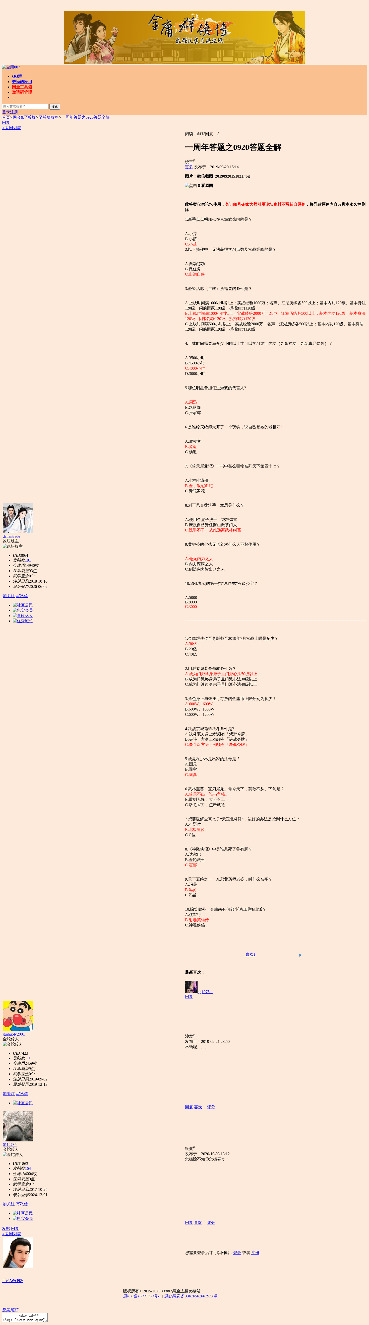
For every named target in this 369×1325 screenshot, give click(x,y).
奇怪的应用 (22, 82)
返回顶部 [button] (10, 1310)
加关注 (9, 596)
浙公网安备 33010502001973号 (190, 1296)
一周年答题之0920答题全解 (86, 117)
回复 (6, 122)
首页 (6, 117)
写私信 (22, 596)
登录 (6, 112)
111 (28, 1058)
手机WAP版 (12, 1281)
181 (28, 560)
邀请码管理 (22, 92)
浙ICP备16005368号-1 (142, 1296)
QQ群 (17, 76)
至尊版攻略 (49, 117)
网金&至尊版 (24, 117)
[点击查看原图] (199, 185)
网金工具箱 (22, 87)
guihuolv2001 (14, 1034)
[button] (250, 954)
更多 (189, 167)
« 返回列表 (11, 128)
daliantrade (11, 536)
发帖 (6, 1228)
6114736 (10, 1144)
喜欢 (198, 1107)
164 (28, 1168)
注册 (14, 112)
